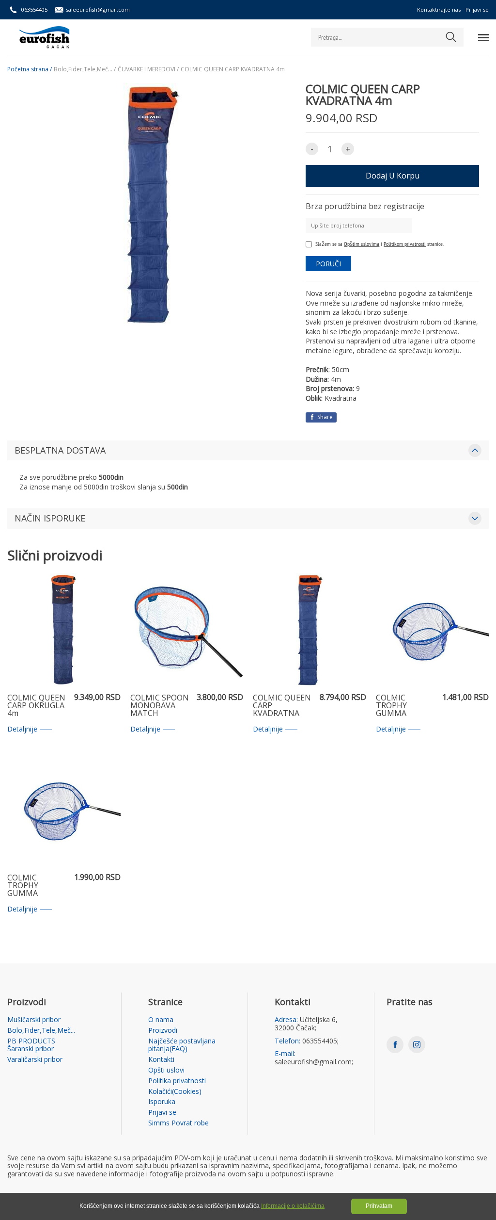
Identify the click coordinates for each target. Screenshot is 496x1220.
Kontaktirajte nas (439, 9)
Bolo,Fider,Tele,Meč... (41, 1030)
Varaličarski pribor (34, 1060)
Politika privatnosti (177, 1081)
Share (324, 417)
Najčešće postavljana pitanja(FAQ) (182, 1045)
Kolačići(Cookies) (175, 1092)
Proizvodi (162, 1030)
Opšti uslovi (166, 1070)
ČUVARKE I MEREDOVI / (148, 69)
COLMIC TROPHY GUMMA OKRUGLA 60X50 (37, 886)
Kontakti (161, 1060)
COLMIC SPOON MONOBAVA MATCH (159, 706)
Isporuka (161, 1102)
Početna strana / (29, 69)
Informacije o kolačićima (293, 1206)
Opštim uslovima (361, 243)
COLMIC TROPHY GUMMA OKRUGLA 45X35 (405, 706)
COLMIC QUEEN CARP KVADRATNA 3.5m (282, 706)
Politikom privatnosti (405, 243)
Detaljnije (22, 729)
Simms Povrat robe (178, 1123)
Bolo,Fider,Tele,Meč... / (85, 69)
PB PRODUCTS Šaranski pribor (31, 1045)
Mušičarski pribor (34, 1020)
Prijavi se (477, 9)
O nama (160, 1020)
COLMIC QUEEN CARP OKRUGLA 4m (36, 706)
